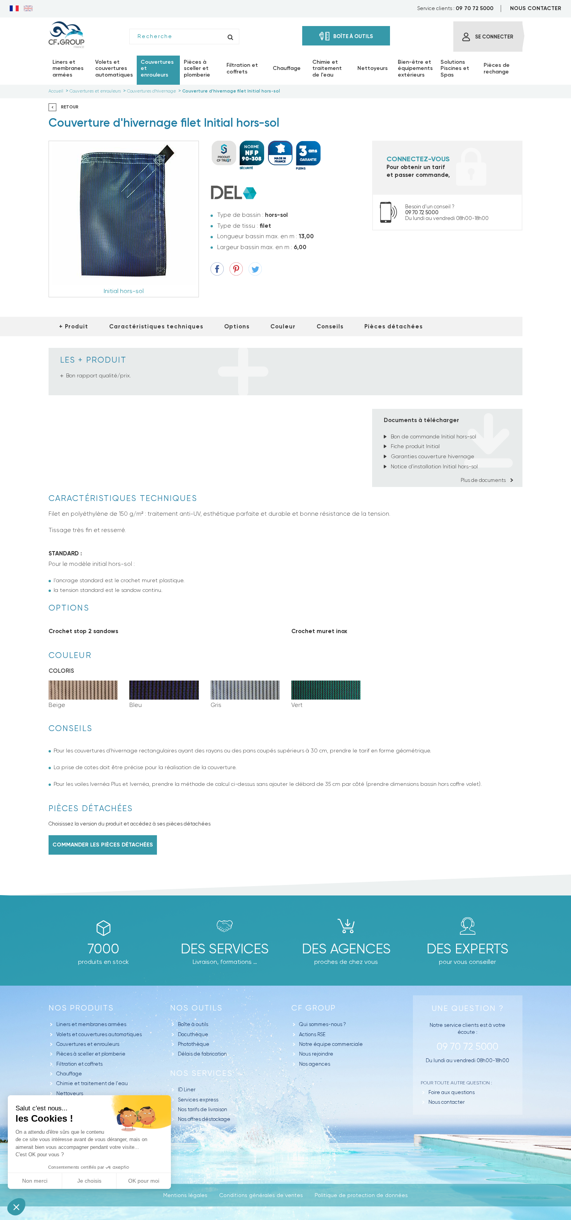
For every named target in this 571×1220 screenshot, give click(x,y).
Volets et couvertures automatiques (99, 1034)
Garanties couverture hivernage (432, 456)
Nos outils (196, 1008)
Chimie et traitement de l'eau (92, 1083)
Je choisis (89, 1181)
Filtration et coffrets (79, 1064)
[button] (16, 1206)
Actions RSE (312, 1034)
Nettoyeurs (69, 1093)
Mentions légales (185, 1195)
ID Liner (186, 1090)
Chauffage (69, 1074)
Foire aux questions (451, 1092)
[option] (123, 219)
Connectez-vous (418, 159)
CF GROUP (313, 1008)
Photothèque (193, 1044)
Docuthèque (193, 1034)
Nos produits (81, 1008)
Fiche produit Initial (415, 446)
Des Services (225, 948)
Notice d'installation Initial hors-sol (434, 466)
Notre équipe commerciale (331, 1044)
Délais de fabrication (202, 1054)
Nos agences (314, 1064)
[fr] (14, 9)
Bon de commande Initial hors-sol (433, 436)
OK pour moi (143, 1181)
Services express (198, 1100)
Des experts (467, 948)
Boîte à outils (193, 1024)
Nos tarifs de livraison (202, 1109)
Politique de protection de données (361, 1195)
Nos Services (201, 1073)
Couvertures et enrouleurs (87, 1044)
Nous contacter (446, 1102)
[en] (28, 9)
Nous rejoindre (316, 1054)
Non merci (34, 1181)
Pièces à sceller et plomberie (90, 1054)
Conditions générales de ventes (261, 1195)
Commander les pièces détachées (102, 844)
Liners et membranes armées (91, 1024)
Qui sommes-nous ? (322, 1024)
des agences (346, 948)
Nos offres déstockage (204, 1119)
